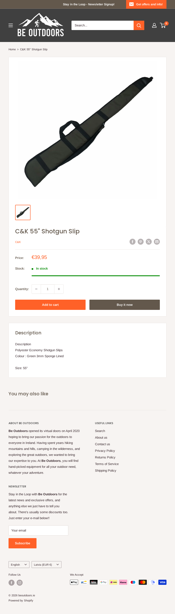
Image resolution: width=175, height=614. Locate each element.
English (15, 564)
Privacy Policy (105, 450)
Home (12, 49)
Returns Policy (105, 457)
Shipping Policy (105, 470)
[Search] (139, 25)
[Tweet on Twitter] (149, 241)
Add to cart (50, 304)
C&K (18, 242)
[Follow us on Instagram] (20, 583)
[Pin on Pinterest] (141, 241)
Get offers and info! (149, 4)
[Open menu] (11, 25)
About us (101, 437)
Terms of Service (107, 464)
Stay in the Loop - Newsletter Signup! (88, 4)
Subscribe (22, 543)
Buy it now (125, 304)
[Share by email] (157, 241)
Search (100, 431)
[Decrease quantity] (36, 289)
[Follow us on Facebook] (12, 583)
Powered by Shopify (21, 600)
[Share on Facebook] (133, 241)
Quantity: (22, 289)
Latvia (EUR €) (43, 564)
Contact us (102, 444)
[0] (163, 25)
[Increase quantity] (58, 289)
